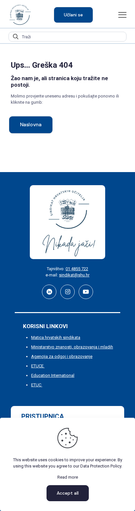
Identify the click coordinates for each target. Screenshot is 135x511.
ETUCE (38, 365)
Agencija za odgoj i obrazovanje (61, 356)
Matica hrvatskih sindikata (55, 337)
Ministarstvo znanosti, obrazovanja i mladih (72, 346)
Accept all (68, 493)
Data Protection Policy (100, 466)
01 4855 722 (77, 268)
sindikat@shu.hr (74, 275)
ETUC (36, 384)
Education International (52, 375)
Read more (67, 477)
